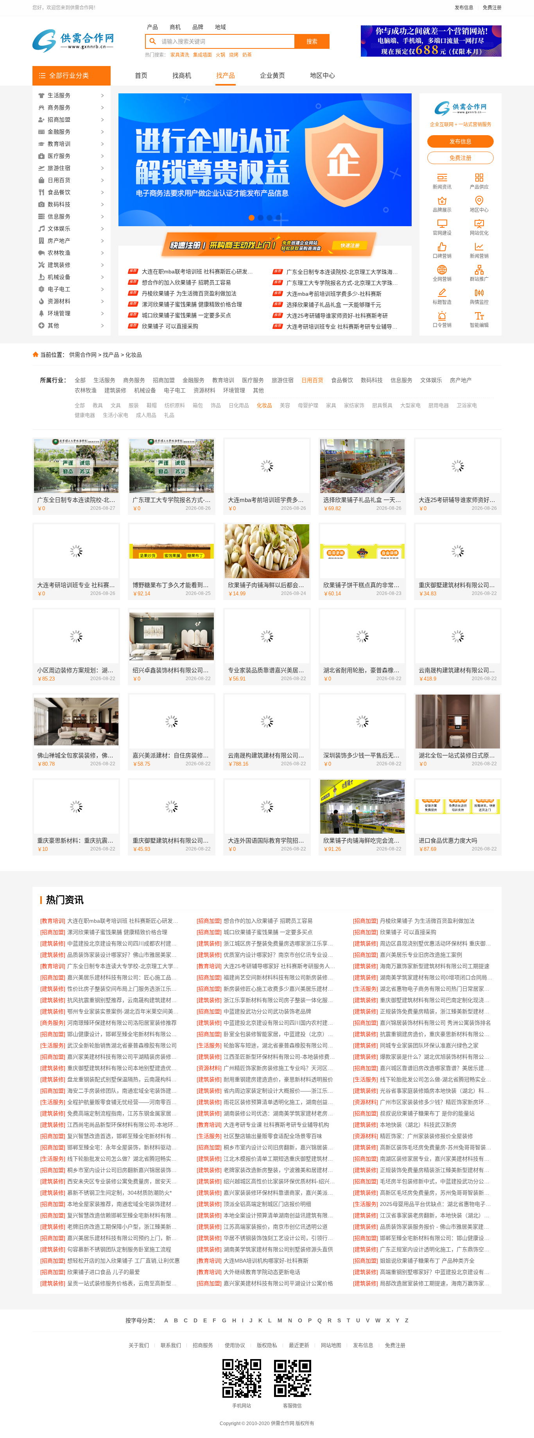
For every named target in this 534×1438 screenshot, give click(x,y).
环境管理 (234, 390)
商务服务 (134, 380)
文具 (116, 405)
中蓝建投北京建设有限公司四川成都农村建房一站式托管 (199, 317)
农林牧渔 (86, 390)
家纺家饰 (354, 405)
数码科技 (372, 380)
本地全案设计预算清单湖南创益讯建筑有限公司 (280, 1215)
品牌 (197, 27)
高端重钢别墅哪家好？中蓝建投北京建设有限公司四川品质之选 (437, 1272)
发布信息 (464, 8)
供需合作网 (83, 355)
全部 (80, 380)
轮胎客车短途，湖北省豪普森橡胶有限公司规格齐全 (280, 1045)
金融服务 (193, 380)
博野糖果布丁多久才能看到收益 (325, 317)
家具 (331, 405)
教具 (98, 405)
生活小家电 (115, 415)
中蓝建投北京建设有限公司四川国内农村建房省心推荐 (280, 1022)
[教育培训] (52, 921)
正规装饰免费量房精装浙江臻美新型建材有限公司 (437, 1170)
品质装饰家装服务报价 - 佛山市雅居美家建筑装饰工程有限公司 (437, 1226)
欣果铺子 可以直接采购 (170, 306)
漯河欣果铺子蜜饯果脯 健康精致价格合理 (192, 284)
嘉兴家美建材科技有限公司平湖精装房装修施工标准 (124, 1056)
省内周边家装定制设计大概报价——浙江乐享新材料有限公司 (280, 1090)
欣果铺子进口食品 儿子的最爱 (103, 1272)
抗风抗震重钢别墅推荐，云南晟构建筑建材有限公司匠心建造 (124, 1000)
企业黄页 (272, 75)
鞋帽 (152, 405)
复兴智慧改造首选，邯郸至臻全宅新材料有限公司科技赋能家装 (124, 1136)
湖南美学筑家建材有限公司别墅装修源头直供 (278, 1249)
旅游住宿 (283, 380)
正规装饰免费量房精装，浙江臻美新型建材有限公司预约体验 (437, 1011)
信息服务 (401, 380)
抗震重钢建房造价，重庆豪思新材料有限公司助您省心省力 (437, 1034)
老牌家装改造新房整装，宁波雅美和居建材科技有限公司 (280, 1170)
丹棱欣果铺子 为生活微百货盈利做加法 (189, 273)
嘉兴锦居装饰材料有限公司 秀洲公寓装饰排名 (435, 1022)
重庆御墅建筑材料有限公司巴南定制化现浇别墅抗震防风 (437, 1000)
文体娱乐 (431, 380)
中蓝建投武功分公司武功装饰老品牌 (267, 1011)
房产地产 (461, 380)
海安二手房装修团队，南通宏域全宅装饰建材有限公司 (124, 1090)
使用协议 (235, 1345)
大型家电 (410, 405)
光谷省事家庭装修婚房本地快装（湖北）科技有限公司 (437, 1090)
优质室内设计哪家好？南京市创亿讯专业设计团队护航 (280, 954)
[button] (251, 218)
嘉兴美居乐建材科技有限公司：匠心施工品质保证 (124, 977)
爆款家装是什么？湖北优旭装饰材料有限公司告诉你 (437, 1056)
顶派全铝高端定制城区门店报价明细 (267, 1204)
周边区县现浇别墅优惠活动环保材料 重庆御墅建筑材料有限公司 (437, 943)
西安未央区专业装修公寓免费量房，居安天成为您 (124, 1181)
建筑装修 (115, 390)
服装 (134, 405)
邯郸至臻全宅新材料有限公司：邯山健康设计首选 (437, 1238)
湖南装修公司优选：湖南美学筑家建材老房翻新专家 (280, 1113)
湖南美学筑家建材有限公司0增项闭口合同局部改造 (437, 977)
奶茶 (247, 55)
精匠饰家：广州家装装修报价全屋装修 (426, 1136)
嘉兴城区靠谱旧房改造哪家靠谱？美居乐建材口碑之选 (437, 1068)
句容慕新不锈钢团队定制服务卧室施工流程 (119, 1249)
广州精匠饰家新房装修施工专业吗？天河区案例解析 (280, 1068)
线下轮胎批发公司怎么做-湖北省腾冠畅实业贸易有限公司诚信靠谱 (437, 1079)
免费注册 (492, 8)
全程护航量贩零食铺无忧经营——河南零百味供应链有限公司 (124, 1102)
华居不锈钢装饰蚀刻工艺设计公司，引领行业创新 (280, 1238)
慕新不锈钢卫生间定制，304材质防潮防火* (119, 1192)
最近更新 (299, 1345)
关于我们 (139, 1345)
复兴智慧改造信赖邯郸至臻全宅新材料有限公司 (124, 1215)
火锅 (220, 55)
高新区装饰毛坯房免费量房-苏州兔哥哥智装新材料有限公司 (437, 1147)
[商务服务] (52, 1022)
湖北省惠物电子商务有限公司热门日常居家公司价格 (437, 988)
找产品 (225, 75)
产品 (152, 27)
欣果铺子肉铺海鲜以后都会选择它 (328, 328)
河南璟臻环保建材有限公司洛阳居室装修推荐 (122, 1022)
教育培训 (223, 380)
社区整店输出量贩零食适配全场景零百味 (273, 1136)
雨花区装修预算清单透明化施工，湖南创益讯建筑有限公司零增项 (280, 1102)
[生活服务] (365, 988)
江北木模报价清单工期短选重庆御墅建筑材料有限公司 (280, 1158)
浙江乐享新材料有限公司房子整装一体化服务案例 (280, 1000)
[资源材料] (209, 1068)
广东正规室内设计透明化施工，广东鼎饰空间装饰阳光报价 (437, 1249)
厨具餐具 (382, 405)
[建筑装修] (52, 943)
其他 (258, 390)
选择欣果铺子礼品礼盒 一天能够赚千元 (334, 284)
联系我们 (171, 1345)
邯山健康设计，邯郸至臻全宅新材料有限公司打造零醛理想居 (124, 1034)
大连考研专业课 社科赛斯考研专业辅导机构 (276, 1124)
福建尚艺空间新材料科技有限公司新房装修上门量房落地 (280, 977)
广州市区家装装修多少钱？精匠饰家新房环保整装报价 (437, 1102)
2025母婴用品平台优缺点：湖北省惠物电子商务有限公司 (437, 1204)
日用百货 (312, 380)
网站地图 (331, 1345)
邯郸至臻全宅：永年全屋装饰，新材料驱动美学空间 (124, 1147)
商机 (175, 27)
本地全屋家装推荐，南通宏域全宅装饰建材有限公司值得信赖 (124, 1204)
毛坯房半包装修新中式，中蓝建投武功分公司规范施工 (437, 1181)
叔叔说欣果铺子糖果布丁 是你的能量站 (427, 1113)
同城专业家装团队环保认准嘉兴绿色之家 (429, 1045)
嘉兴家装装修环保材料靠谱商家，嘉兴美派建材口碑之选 (280, 1192)
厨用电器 (438, 405)
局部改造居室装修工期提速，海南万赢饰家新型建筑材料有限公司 (437, 1283)
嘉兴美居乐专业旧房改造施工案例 (421, 954)
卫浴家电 (467, 405)
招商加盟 (164, 380)
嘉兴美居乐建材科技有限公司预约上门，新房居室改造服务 (124, 1238)
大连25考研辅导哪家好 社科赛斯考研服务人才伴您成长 (280, 966)
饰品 (216, 405)
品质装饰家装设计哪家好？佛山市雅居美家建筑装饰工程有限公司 (124, 954)
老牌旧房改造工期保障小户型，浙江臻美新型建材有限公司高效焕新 (124, 1226)
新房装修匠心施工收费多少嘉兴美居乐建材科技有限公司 (280, 988)
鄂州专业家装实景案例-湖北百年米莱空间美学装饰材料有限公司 (124, 1011)
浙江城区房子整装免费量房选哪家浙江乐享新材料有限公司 (199, 328)
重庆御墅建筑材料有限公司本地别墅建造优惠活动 (124, 1068)
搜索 (311, 41)
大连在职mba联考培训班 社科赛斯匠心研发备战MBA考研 (124, 921)
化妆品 (133, 355)
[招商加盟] (209, 921)
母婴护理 (308, 405)
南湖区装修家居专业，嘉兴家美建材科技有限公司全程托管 (437, 1158)
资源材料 (204, 390)
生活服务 (104, 380)
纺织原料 (175, 405)
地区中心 (322, 75)
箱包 (198, 405)
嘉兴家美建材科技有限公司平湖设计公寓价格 (278, 1283)
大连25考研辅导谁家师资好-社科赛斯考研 (337, 295)
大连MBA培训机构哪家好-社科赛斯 (266, 1260)
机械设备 (145, 390)
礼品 (169, 415)
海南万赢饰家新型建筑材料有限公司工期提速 (434, 966)
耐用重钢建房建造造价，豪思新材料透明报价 (278, 1079)
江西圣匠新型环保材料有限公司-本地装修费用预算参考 (280, 1056)
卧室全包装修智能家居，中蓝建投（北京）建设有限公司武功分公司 (280, 1034)
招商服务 (203, 1345)
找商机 (181, 75)
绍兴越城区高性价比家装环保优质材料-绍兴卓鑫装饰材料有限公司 (280, 1181)
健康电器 (85, 415)
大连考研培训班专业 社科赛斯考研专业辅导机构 (344, 306)
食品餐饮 (342, 380)
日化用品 (239, 405)
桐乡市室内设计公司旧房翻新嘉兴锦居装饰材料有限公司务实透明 (124, 1170)
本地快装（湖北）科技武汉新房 (418, 1124)
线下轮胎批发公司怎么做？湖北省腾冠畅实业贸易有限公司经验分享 (124, 1158)
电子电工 (175, 390)
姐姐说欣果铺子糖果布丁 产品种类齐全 (427, 1260)
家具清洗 (179, 55)
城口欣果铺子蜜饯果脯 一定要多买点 (186, 295)
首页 (141, 75)
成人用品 (146, 415)
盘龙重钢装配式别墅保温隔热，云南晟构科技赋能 (124, 1079)
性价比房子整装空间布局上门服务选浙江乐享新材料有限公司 (124, 988)
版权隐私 (267, 1345)
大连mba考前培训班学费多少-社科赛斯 (334, 273)
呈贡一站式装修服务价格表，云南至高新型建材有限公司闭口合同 (124, 1283)
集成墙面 (202, 55)
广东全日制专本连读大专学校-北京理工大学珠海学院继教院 (124, 966)
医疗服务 (253, 380)
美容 (285, 405)
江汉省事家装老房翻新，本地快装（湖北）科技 (437, 1215)
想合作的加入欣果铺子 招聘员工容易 (268, 921)
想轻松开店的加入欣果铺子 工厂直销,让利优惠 (123, 1260)
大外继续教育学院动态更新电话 (262, 1272)
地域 (220, 27)
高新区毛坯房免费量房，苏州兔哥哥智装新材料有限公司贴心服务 (437, 1192)
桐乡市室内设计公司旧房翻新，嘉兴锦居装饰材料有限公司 (280, 1147)
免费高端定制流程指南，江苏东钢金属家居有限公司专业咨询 (124, 1113)
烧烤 (233, 55)
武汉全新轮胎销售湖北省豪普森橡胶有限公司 (122, 1045)
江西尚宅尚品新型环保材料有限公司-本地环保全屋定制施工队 (124, 1124)
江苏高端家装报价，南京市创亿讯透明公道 (276, 1226)
